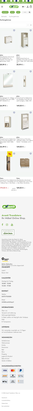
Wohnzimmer (6, 343)
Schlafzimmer (6, 341)
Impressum (4, 397)
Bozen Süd (5, 273)
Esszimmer (5, 347)
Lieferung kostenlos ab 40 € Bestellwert (16, 3)
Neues (12, 12)
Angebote (5, 12)
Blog (18, 12)
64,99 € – (4, 105)
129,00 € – (20, 188)
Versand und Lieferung (9, 313)
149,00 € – (20, 105)
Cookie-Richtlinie (6, 400)
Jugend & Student (7, 356)
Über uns (4, 311)
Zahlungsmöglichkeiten (9, 315)
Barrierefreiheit (5, 406)
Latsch (3, 270)
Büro (3, 352)
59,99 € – (4, 64)
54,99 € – (4, 147)
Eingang (4, 354)
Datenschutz (5, 403)
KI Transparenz (6, 322)
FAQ (3, 319)
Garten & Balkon (7, 361)
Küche (4, 345)
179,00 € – (4, 188)
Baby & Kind (5, 358)
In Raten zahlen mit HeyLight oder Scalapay (15, 317)
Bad (3, 350)
